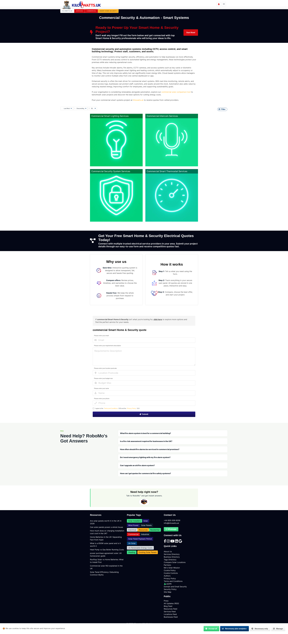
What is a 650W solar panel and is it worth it (105, 544)
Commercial (133, 534)
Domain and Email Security (175, 586)
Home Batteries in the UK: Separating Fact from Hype (106, 538)
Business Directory (172, 557)
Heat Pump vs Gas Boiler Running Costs (107, 549)
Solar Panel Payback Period (140, 539)
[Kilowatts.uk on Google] (180, 542)
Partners (167, 565)
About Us (168, 551)
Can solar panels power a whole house (106, 527)
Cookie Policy (170, 570)
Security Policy (170, 589)
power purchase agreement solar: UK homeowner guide (106, 554)
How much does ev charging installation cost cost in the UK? (107, 532)
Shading (131, 552)
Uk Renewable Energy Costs (140, 548)
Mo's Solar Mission (172, 568)
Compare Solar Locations (175, 562)
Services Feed (170, 611)
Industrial (145, 534)
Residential (155, 530)
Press (166, 601)
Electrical (132, 530)
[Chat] (144, 502)
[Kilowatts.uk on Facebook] (165, 542)
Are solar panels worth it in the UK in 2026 (105, 522)
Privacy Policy (131, 408)
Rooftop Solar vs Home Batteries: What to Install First (107, 560)
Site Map (167, 592)
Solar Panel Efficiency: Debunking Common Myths (104, 573)
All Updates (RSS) (171, 603)
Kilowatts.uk (138, 100)
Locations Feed (170, 614)
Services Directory (172, 554)
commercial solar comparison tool (176, 92)
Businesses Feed (171, 617)
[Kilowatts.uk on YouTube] (172, 542)
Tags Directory (170, 559)
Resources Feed (170, 609)
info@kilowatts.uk (171, 523)
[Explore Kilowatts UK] (224, 4)
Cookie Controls (171, 573)
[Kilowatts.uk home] (81, 4)
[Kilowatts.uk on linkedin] (177, 542)
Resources (143, 530)
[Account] (219, 4)
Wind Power (133, 525)
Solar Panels (146, 525)
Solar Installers (134, 521)
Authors (167, 576)
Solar (145, 521)
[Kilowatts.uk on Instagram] (168, 542)
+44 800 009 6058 (172, 520)
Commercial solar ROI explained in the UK (106, 567)
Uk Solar (132, 543)
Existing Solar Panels (147, 552)
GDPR (168, 584)
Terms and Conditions (111, 408)
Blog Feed (168, 606)
